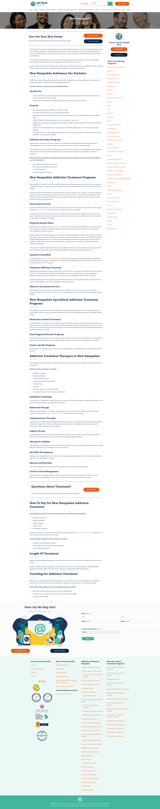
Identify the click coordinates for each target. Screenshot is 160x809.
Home (73, 23)
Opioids (109, 194)
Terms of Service (100, 805)
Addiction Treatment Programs (90, 667)
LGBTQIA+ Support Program (90, 748)
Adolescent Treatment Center (90, 730)
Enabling (110, 144)
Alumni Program (86, 759)
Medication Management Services (91, 726)
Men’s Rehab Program (88, 771)
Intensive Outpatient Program (116, 167)
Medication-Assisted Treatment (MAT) (118, 178)
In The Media (60, 669)
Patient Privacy (99, 803)
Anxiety (109, 102)
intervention (43, 210)
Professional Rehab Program (90, 778)
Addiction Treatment (113, 82)
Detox (109, 121)
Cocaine (109, 113)
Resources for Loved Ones (115, 209)
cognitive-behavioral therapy (55, 413)
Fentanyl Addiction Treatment (116, 724)
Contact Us (34, 673)
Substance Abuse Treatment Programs (115, 668)
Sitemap (107, 803)
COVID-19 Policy (61, 673)
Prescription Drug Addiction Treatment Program (115, 716)
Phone (125, 621)
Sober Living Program (89, 763)
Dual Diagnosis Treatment (115, 140)
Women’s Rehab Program (89, 774)
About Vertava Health (62, 665)
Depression (110, 117)
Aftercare (110, 90)
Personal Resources (113, 198)
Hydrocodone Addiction (114, 159)
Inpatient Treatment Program (116, 163)
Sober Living (111, 213)
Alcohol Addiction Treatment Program (115, 674)
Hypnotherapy (85, 786)
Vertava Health (59, 803)
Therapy (109, 221)
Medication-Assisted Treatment (90, 723)
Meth (109, 186)
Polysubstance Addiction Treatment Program (117, 710)
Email (86, 621)
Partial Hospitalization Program (90, 680)
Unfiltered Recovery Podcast (64, 686)
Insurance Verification (37, 669)
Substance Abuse (112, 217)
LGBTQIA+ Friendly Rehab (115, 171)
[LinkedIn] (87, 3)
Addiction (110, 71)
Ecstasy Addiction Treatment (115, 736)
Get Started (122, 3)
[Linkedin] (44, 681)
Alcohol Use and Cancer (114, 98)
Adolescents (111, 86)
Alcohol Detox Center (89, 696)
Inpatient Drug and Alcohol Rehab (91, 671)
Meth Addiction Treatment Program (118, 699)
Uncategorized (111, 228)
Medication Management (115, 174)
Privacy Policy (89, 803)
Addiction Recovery (113, 78)
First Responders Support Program (91, 740)
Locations (34, 665)
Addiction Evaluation (113, 75)
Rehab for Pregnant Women (89, 752)
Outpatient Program (87, 688)
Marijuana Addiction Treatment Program (116, 694)
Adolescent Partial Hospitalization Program (91, 735)
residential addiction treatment (51, 258)
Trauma (109, 224)
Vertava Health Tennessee (64, 694)
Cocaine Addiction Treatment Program (116, 684)
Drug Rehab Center (113, 132)
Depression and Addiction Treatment (91, 706)
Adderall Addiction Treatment (116, 67)
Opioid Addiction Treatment (115, 728)
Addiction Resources (62, 676)
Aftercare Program (87, 755)
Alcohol (109, 94)
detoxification (56, 226)
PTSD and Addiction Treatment (92, 715)
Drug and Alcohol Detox (88, 692)
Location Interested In (91, 629)
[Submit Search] (110, 4)
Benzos (109, 105)
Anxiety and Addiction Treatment (93, 711)
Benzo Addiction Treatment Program (118, 689)
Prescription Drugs (113, 201)
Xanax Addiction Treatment (115, 732)
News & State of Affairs (114, 190)
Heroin (109, 155)
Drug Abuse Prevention (114, 125)
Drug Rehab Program (113, 679)
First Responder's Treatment (115, 151)
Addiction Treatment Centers (75, 803)
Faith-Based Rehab (113, 148)
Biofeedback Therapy (87, 790)
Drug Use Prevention (113, 136)
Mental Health (111, 182)
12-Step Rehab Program (88, 782)
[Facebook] (81, 3)
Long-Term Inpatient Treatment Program (92, 676)
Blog (108, 109)
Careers (33, 676)
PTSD (109, 205)
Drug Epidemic (111, 128)
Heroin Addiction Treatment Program (115, 704)
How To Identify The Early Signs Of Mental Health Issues (66, 681)
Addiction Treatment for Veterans (91, 744)
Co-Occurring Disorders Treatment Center (92, 700)
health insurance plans (85, 532)
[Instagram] (84, 3)
